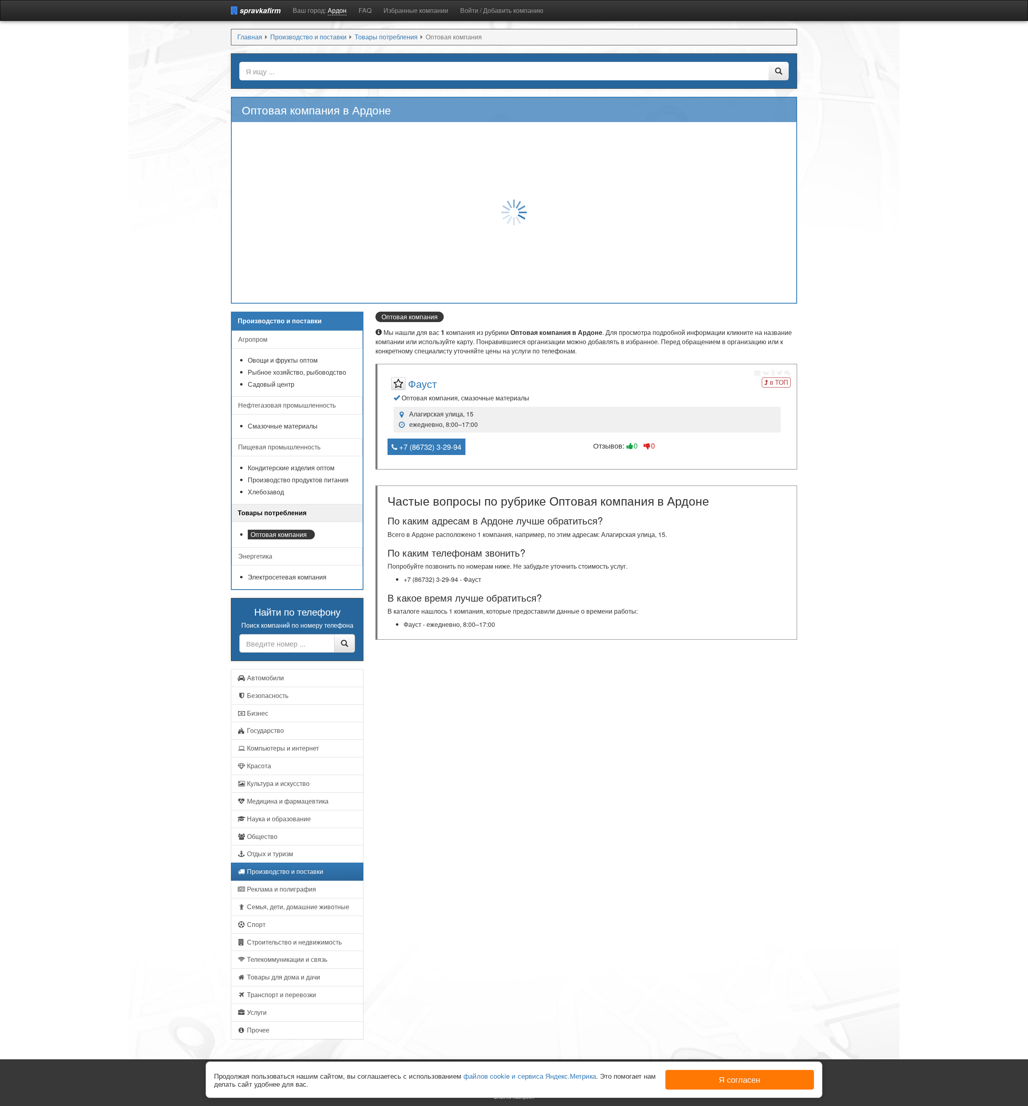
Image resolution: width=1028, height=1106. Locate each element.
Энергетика (255, 556)
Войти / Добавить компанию (501, 10)
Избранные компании (415, 10)
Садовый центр (271, 384)
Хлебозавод (266, 492)
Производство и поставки (284, 871)
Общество (261, 836)
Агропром (252, 339)
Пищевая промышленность (279, 446)
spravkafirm (259, 10)
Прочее (257, 1030)
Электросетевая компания (287, 577)
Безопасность (266, 695)
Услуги (256, 1012)
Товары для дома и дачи (282, 977)
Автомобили (264, 677)
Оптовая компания (279, 534)
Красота (258, 765)
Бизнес (256, 713)
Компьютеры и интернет (282, 748)
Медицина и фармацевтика (286, 801)
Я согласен (739, 1079)
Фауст (422, 383)
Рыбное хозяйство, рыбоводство (297, 372)
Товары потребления (272, 512)
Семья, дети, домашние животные (297, 906)
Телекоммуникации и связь (286, 959)
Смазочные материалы (283, 426)
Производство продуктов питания (298, 480)
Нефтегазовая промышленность (287, 405)
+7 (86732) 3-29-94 (429, 446)
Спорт (255, 924)
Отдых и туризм (269, 853)
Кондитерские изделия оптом (291, 468)
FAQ (365, 10)
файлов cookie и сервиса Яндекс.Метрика (529, 1076)
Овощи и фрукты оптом (283, 360)
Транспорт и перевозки (280, 994)
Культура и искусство (277, 783)
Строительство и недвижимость (293, 942)
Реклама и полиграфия (280, 889)
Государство (264, 730)
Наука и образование (278, 818)
